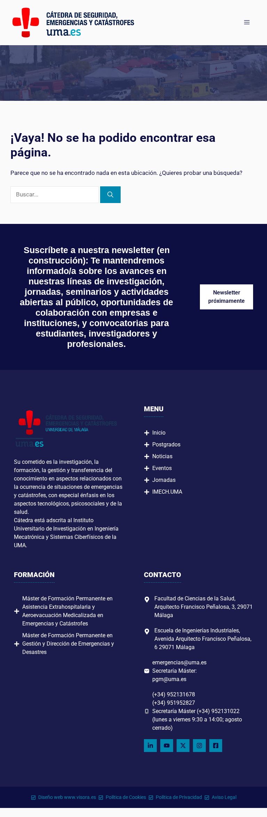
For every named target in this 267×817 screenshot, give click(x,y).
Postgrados (166, 444)
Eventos (162, 468)
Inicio (158, 432)
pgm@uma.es (169, 679)
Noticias (162, 456)
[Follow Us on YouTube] (166, 745)
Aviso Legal (224, 797)
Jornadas (164, 480)
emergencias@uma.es (179, 662)
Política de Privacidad (179, 797)
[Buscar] (110, 194)
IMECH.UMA (167, 491)
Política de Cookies (126, 797)
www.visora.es (80, 797)
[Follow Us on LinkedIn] (150, 745)
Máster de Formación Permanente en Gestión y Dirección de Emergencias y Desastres (68, 643)
